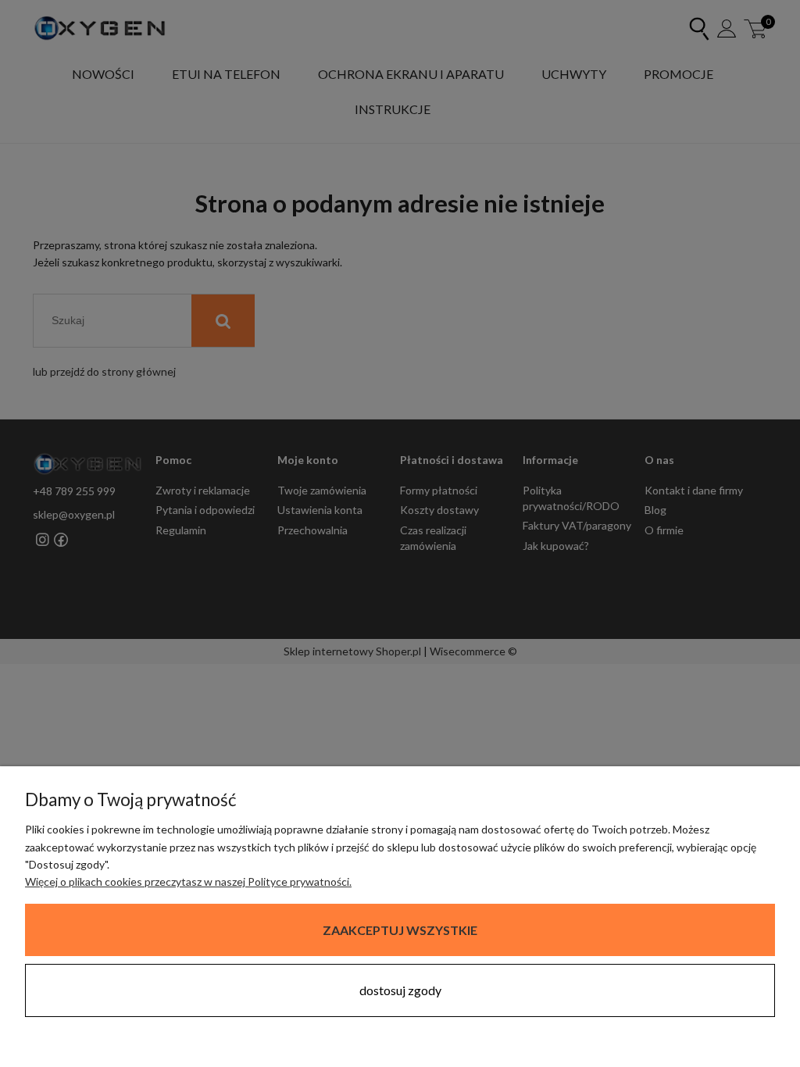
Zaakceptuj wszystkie (400, 929)
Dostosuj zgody (400, 990)
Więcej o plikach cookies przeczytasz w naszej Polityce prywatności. (188, 881)
